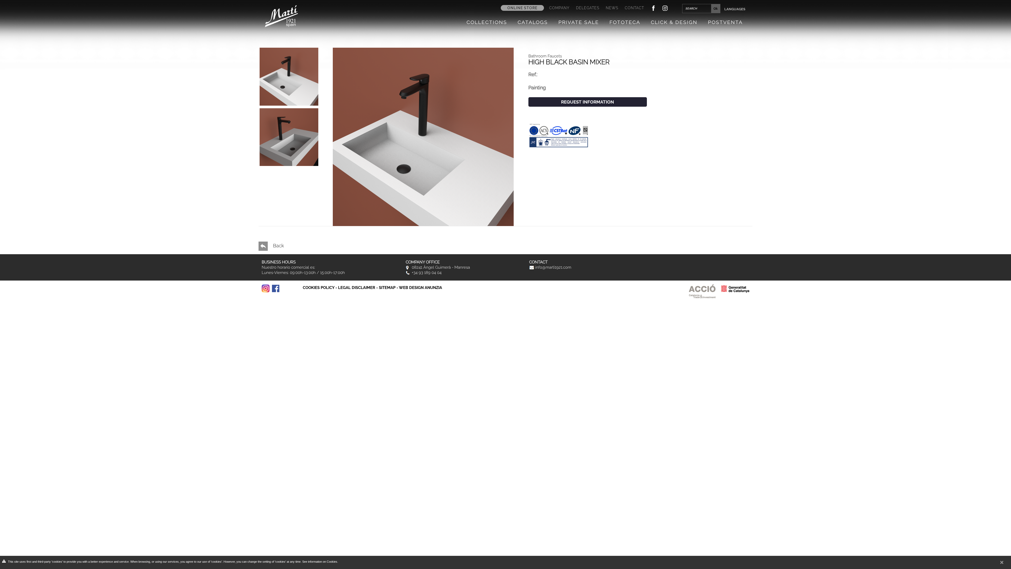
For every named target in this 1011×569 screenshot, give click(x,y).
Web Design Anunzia (420, 287)
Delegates (587, 8)
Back (278, 245)
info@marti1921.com (552, 267)
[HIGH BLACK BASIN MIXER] (423, 136)
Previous (282, 164)
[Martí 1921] (281, 15)
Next (282, 171)
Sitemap (387, 287)
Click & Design (674, 22)
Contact (634, 8)
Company (559, 8)
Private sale (578, 22)
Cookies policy (318, 287)
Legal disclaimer (356, 287)
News (612, 8)
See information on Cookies (319, 561)
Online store (522, 8)
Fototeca (624, 22)
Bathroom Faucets (545, 56)
